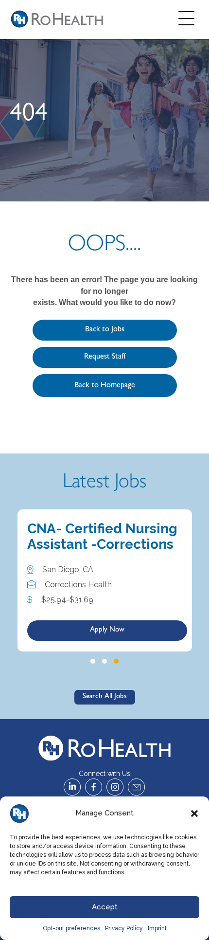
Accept (105, 907)
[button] (194, 813)
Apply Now (107, 630)
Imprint (157, 928)
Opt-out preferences (71, 928)
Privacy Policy (124, 928)
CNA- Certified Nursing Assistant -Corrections (102, 536)
